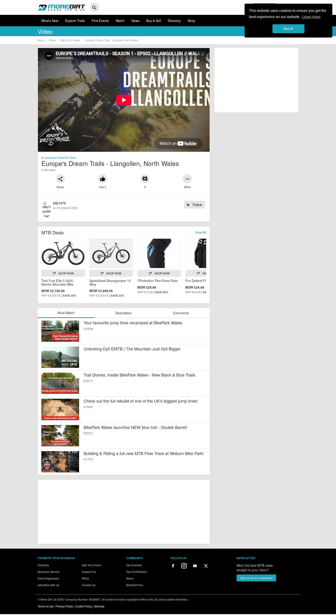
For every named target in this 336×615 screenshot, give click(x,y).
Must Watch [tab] (66, 312)
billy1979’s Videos (70, 40)
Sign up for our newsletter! (256, 578)
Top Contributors (136, 572)
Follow (197, 204)
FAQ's (85, 578)
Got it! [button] (288, 28)
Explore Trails (75, 20)
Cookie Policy (83, 606)
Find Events (100, 20)
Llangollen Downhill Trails (59, 158)
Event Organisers (48, 578)
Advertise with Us (48, 585)
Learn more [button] (311, 17)
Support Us (89, 572)
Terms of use (45, 606)
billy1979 (127, 205)
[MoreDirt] (61, 7)
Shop (191, 20)
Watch (120, 20)
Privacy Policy (64, 606)
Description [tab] (123, 313)
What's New (49, 20)
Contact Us (89, 585)
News (135, 20)
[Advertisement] (124, 512)
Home (41, 40)
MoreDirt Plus (134, 585)
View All (200, 232)
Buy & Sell (153, 20)
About (129, 578)
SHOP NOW (66, 273)
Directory (174, 20)
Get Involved (134, 565)
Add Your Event (91, 565)
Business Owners (48, 572)
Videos (52, 40)
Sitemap (99, 606)
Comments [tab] (181, 313)
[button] (60, 178)
